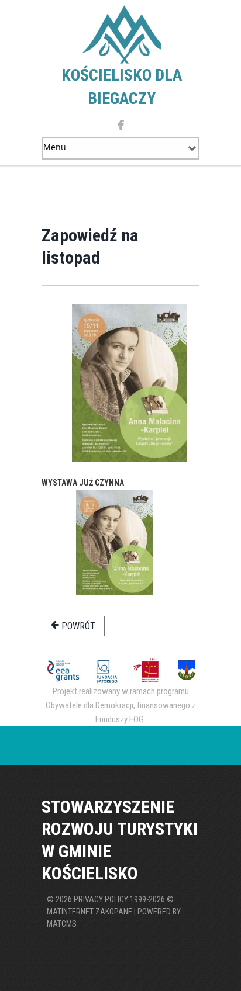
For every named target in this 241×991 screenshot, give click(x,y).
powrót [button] (77, 626)
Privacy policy (101, 899)
